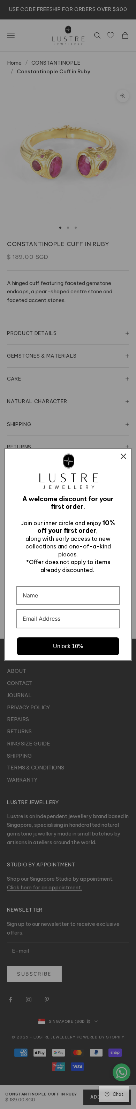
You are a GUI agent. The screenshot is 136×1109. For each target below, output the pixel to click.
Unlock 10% (68, 646)
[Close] (123, 456)
